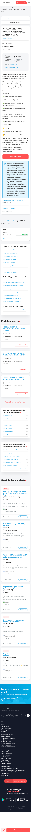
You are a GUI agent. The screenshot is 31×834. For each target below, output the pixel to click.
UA (25, 715)
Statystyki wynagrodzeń (8, 743)
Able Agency (18, 56)
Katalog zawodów (6, 741)
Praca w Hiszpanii (6, 758)
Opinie (3, 724)
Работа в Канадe (6, 763)
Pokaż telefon (13, 64)
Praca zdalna (4, 760)
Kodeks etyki (4, 775)
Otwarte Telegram (10, 698)
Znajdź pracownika (6, 740)
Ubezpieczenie (5, 726)
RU (22, 715)
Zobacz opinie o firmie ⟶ (11, 67)
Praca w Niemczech (6, 753)
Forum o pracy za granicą (8, 738)
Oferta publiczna (5, 766)
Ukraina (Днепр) (8, 46)
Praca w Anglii (5, 756)
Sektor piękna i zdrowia (8, 38)
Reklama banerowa (6, 728)
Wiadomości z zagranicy (8, 746)
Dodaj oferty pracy (19, 781)
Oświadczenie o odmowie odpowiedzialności (13, 770)
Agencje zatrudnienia (7, 734)
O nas (2, 721)
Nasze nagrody (5, 730)
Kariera (3, 723)
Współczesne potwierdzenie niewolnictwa (12, 772)
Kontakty (3, 731)
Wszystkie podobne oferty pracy (15, 402)
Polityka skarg (5, 773)
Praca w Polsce (5, 751)
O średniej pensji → (8, 238)
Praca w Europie (5, 750)
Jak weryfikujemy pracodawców (10, 768)
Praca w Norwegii (5, 755)
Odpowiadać (22, 345)
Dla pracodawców (21, 2)
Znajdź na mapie (5, 736)
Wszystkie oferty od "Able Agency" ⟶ (12, 200)
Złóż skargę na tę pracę (8, 208)
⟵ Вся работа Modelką (10, 18)
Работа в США (5, 762)
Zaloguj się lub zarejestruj (8, 221)
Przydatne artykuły (6, 745)
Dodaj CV (8, 781)
